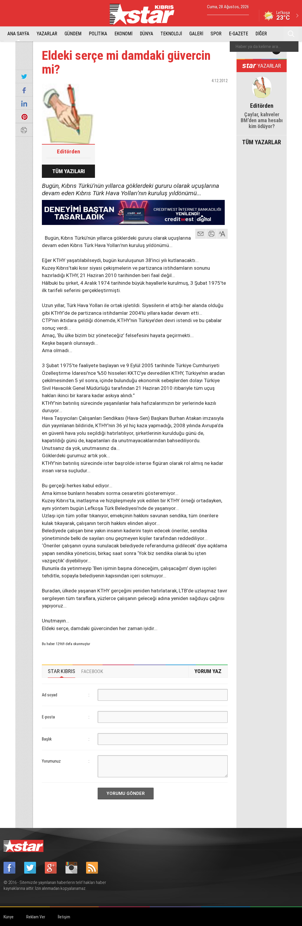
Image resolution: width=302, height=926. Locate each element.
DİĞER (261, 34)
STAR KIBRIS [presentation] (61, 671)
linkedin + (220, 91)
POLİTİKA (98, 34)
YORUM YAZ (207, 671)
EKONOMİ (123, 34)
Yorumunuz (51, 761)
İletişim (64, 917)
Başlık (47, 739)
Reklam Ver (35, 917)
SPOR (216, 34)
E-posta (48, 717)
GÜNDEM (73, 34)
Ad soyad (49, 695)
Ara (291, 33)
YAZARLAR (47, 34)
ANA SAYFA (18, 34)
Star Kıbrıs (145, 14)
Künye (9, 917)
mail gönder (200, 234)
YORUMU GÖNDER (125, 793)
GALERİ (196, 34)
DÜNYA (146, 34)
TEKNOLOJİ (171, 34)
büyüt (223, 234)
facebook (190, 91)
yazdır (211, 234)
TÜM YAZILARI (68, 171)
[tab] (61, 671)
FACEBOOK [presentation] (92, 671)
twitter (205, 91)
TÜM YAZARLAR (261, 142)
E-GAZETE (238, 34)
